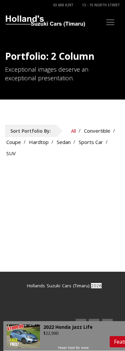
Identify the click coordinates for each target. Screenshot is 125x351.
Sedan (64, 142)
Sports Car (91, 142)
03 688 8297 (63, 5)
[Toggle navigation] (110, 22)
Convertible (97, 130)
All (73, 130)
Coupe (13, 142)
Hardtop (39, 142)
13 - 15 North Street (101, 5)
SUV (11, 153)
